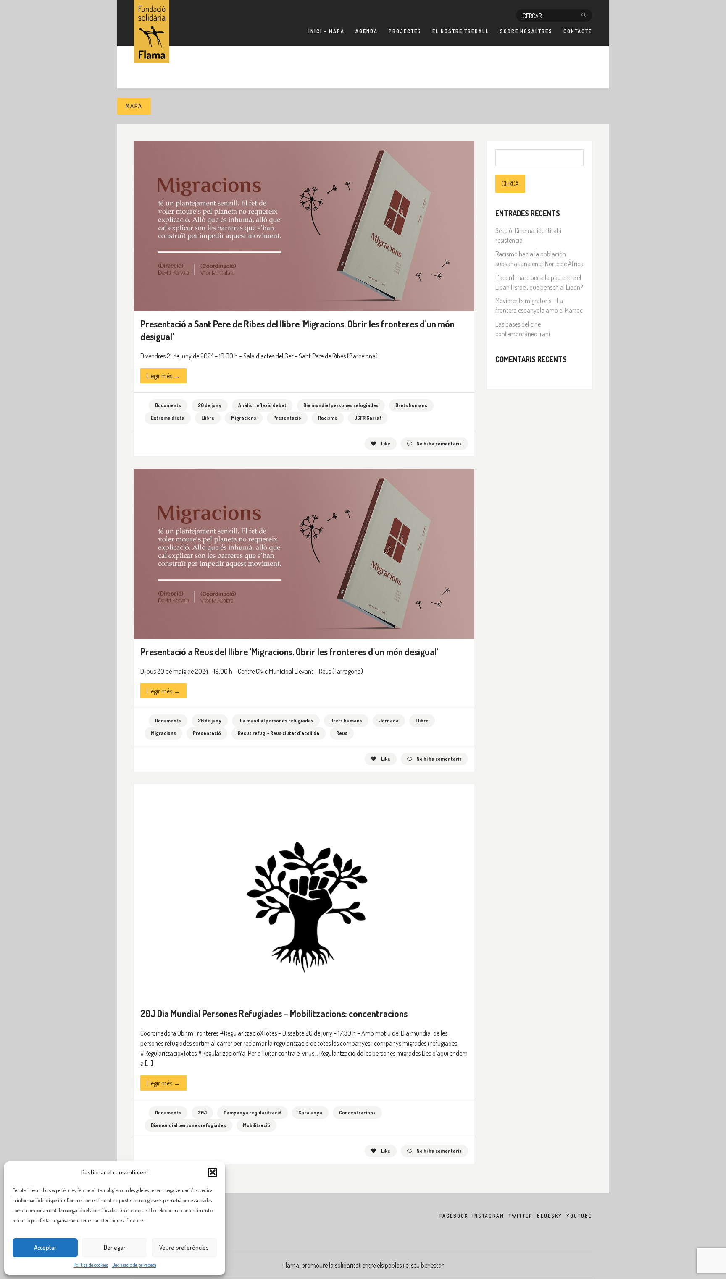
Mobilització (256, 1125)
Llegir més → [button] (163, 375)
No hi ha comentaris (439, 443)
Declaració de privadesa (134, 1265)
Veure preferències (184, 1247)
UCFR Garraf (367, 418)
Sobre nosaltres (526, 31)
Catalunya (310, 1112)
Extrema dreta (167, 418)
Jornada (389, 720)
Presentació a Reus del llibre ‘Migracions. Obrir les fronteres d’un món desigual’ (289, 651)
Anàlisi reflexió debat (262, 405)
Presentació (287, 418)
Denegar (115, 1247)
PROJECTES (405, 31)
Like (385, 443)
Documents (168, 405)
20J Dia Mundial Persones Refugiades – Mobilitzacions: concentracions (274, 1013)
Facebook (453, 1216)
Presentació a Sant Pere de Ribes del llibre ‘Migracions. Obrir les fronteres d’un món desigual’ (297, 330)
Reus (341, 733)
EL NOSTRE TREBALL (460, 31)
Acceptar (45, 1247)
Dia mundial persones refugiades (341, 405)
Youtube (579, 1216)
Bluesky (549, 1216)
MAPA (134, 106)
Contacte (577, 31)
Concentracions (357, 1112)
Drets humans (411, 405)
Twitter (520, 1216)
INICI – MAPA (326, 31)
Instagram (488, 1216)
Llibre (207, 418)
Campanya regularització (252, 1112)
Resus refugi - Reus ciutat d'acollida (278, 733)
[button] (212, 1172)
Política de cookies (91, 1265)
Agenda (366, 31)
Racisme (327, 418)
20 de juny (209, 405)
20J (202, 1112)
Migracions (243, 418)
